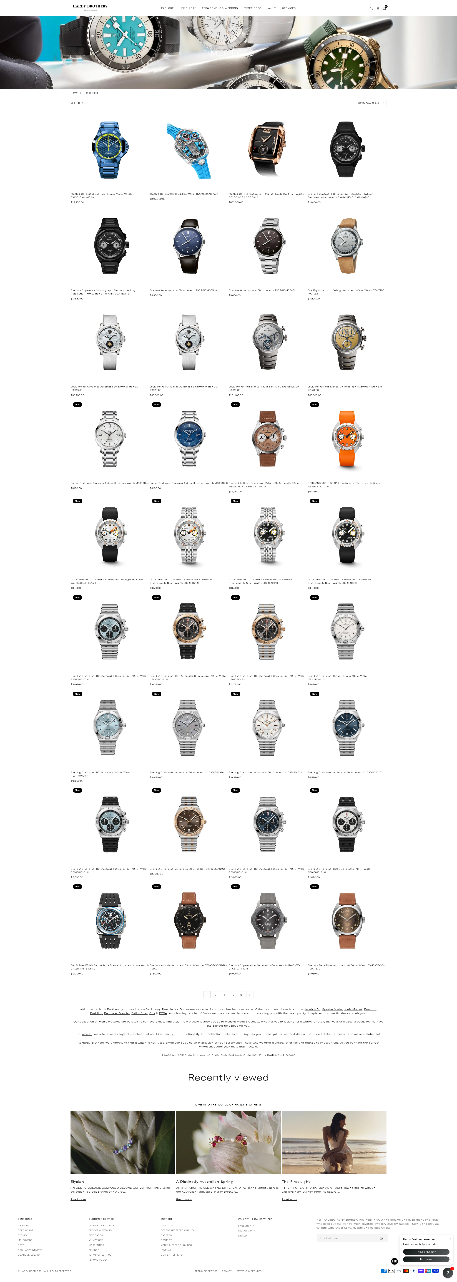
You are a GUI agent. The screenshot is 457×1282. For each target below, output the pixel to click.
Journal (166, 1250)
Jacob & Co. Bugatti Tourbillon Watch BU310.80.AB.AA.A (184, 194)
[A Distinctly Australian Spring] (228, 1142)
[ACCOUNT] (378, 8)
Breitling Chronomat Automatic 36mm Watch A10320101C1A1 (345, 772)
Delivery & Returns (101, 1225)
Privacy (227, 1271)
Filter (78, 103)
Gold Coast (25, 1230)
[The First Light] (334, 1142)
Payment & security (249, 1271)
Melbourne (25, 1240)
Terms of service (100, 1255)
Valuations (96, 1240)
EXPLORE (167, 8)
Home (74, 92)
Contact (166, 1240)
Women (87, 1034)
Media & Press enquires (176, 1245)
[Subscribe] (381, 1238)
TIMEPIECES (252, 8)
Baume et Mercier (117, 1013)
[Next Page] (249, 994)
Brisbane (23, 1225)
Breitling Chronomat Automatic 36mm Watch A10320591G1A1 (187, 772)
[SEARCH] (371, 8)
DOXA (163, 1013)
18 (241, 994)
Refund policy (98, 1260)
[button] (378, 1158)
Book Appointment (30, 1250)
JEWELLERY (188, 8)
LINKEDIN (244, 1236)
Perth (22, 1245)
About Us (167, 1225)
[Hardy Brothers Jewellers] (90, 7)
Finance (94, 1250)
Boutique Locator (29, 1255)
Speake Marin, (332, 1009)
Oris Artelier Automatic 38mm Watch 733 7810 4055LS (183, 290)
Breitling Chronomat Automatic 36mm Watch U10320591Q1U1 (187, 869)
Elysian (77, 1182)
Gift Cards (96, 1235)
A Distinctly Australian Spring (204, 1182)
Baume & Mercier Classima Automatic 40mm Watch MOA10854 (110, 483)
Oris (152, 1013)
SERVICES (289, 8)
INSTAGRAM (245, 1231)
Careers (166, 1235)
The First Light (296, 1182)
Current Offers (171, 1255)
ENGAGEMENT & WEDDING (220, 8)
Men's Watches (109, 1021)
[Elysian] (123, 1142)
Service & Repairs (100, 1230)
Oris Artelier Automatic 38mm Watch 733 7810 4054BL (262, 290)
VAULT (272, 8)
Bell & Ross (139, 1013)
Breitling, (96, 1013)
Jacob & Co (312, 1009)
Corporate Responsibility (177, 1230)
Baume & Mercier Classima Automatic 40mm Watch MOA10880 (189, 483)
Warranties (96, 1245)
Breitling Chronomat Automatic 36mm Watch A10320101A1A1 (266, 772)
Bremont (370, 1009)
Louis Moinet (353, 1009)
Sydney (22, 1235)
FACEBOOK (245, 1226)
